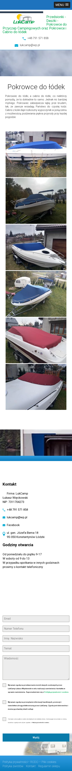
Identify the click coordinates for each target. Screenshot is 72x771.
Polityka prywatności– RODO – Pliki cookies (29, 762)
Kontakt (31, 766)
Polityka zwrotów (13, 766)
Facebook (13, 525)
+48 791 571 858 (37, 38)
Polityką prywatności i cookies (56, 692)
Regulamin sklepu (49, 766)
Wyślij (36, 737)
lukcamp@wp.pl (30, 45)
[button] (62, 5)
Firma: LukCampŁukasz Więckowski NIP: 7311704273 (15, 498)
